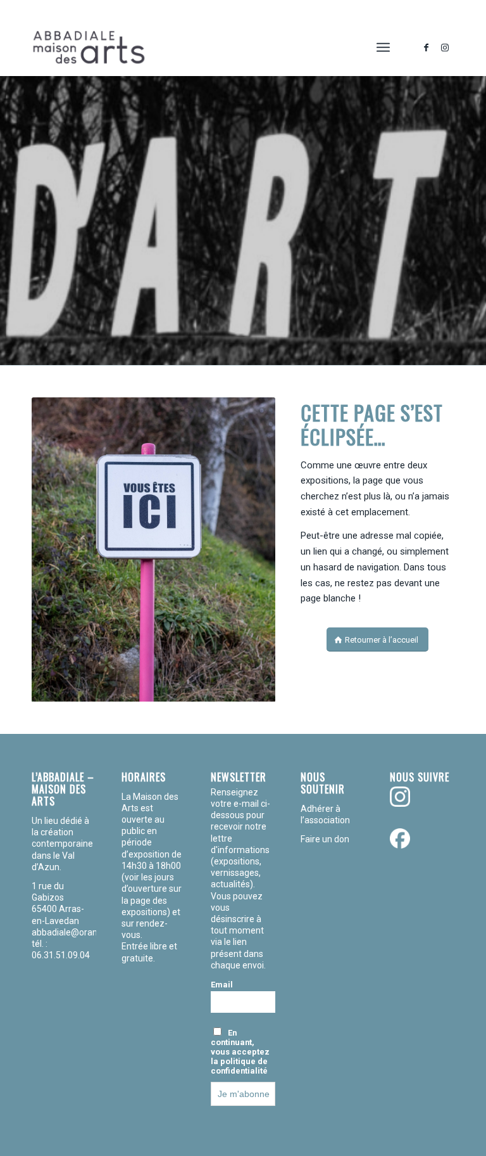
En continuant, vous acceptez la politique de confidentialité (240, 1052)
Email (222, 984)
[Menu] (383, 47)
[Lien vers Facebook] (425, 47)
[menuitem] (383, 47)
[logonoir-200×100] (89, 47)
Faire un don (325, 839)
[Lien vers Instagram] (444, 47)
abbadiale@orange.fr (75, 932)
